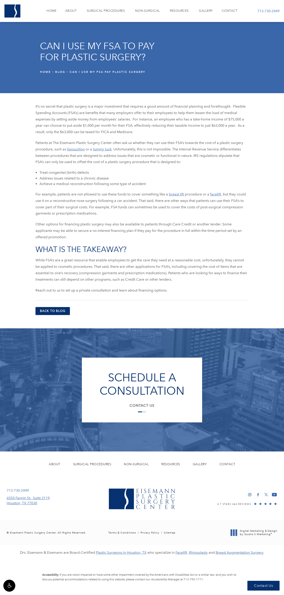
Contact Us (142, 405)
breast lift (176, 194)
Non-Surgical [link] (147, 11)
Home (45, 71)
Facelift (181, 552)
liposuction (76, 149)
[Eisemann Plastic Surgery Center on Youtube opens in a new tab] (274, 495)
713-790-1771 (193, 579)
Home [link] (51, 11)
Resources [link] (179, 11)
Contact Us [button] (263, 585)
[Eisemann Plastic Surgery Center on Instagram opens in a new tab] (250, 495)
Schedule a (142, 384)
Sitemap (170, 532)
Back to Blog (52, 311)
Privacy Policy (149, 532)
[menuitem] (51, 11)
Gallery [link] (206, 11)
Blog (60, 71)
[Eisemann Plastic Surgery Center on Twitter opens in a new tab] (266, 495)
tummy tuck (102, 149)
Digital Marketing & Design (258, 532)
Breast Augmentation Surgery (239, 552)
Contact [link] (230, 11)
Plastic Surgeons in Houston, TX (121, 552)
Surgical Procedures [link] (106, 11)
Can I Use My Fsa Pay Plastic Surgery (107, 71)
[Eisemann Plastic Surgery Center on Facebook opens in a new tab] (258, 495)
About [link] (71, 11)
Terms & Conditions (122, 532)
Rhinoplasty (198, 552)
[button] (9, 586)
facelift (215, 194)
